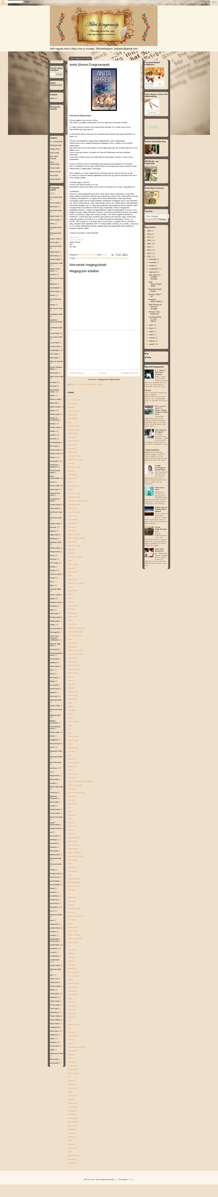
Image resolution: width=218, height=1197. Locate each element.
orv (69, 946)
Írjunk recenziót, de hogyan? (161, 431)
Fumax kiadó (72, 643)
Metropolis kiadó (74, 879)
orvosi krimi (72, 950)
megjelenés (72, 867)
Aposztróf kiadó (73, 441)
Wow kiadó (72, 1159)
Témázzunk (72, 1084)
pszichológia (72, 991)
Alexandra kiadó (73, 426)
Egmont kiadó (73, 572)
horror (70, 703)
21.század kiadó (74, 400)
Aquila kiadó (72, 445)
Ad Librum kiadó (73, 411)
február (152, 341)
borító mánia (72, 478)
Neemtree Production (75, 916)
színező (70, 1058)
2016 (149, 240)
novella (70, 924)
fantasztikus (72, 624)
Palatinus (71, 961)
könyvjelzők (72, 789)
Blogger (131, 1179)
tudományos (72, 1114)
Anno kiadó (72, 437)
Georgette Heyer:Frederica (155, 300)
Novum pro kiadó (74, 935)
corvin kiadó (72, 516)
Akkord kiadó (72, 418)
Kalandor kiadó (73, 748)
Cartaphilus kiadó (74, 497)
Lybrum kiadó (72, 841)
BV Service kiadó (74, 493)
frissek (70, 639)
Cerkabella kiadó (74, 504)
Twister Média (73, 1122)
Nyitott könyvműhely (75, 938)
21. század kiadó (56, 141)
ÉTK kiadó (71, 609)
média (70, 864)
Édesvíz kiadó (73, 564)
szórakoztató (124, 258)
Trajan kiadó (72, 1103)
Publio (70, 998)
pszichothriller (73, 995)
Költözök (148, 390)
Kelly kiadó (72, 759)
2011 (149, 256)
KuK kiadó (71, 815)
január (151, 344)
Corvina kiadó (73, 519)
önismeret (71, 957)
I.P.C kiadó (72, 710)
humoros (71, 707)
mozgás (70, 905)
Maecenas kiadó (74, 845)
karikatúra (71, 751)
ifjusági (70, 714)
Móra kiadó (72, 901)
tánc (69, 1077)
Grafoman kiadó (73, 669)
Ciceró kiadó (72, 508)
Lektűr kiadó (72, 826)
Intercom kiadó (73, 722)
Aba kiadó (71, 407)
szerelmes (114, 258)
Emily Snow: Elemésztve (159, 550)
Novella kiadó (72, 927)
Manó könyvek (55, 172)
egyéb (70, 576)
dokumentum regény (75, 557)
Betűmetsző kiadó (74, 467)
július (151, 325)
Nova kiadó (72, 920)
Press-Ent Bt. (73, 987)
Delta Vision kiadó (74, 546)
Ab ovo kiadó (72, 403)
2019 (149, 231)
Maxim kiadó (72, 860)
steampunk (72, 1032)
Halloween (71, 688)
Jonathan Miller (73, 736)
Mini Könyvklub (73, 886)
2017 (149, 237)
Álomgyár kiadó (73, 430)
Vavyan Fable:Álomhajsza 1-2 (161, 529)
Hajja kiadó (72, 684)
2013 (149, 250)
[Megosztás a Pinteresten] (126, 254)
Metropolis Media (74, 882)
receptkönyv (72, 1006)
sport (69, 1028)
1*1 (69, 396)
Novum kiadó (72, 931)
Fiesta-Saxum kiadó (75, 632)
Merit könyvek (73, 871)
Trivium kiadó (72, 1107)
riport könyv (72, 1013)
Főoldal (102, 373)
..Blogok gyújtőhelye (152, 450)
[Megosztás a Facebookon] (124, 254)
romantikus (95, 258)
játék (69, 733)
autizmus (71, 463)
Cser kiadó (71, 527)
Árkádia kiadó (73, 452)
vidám (70, 1152)
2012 (149, 253)
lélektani (71, 830)
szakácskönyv (73, 1036)
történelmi (71, 1099)
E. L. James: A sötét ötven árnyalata (160, 372)
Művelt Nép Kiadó (74, 909)
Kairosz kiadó (73, 740)
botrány (70, 490)
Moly (149, 357)
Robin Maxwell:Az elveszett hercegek (155, 306)
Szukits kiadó (73, 1069)
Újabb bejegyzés (77, 373)
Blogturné (71, 471)
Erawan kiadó (72, 591)
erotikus (70, 598)
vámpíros (71, 1144)
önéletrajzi (71, 954)
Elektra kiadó (72, 579)
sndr (116, 1179)
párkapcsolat (72, 968)
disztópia (71, 549)
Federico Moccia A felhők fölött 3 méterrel (161, 509)
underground (72, 1129)
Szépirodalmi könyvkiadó (77, 1047)
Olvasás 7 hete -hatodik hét (155, 313)
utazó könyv (72, 1133)
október (152, 266)
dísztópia (71, 553)
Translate (162, 219)
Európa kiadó (72, 613)
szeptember (153, 269)
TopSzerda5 (72, 1096)
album (70, 422)
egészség (71, 568)
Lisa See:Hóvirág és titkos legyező (155, 319)
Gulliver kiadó (73, 673)
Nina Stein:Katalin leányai (155, 290)
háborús (70, 680)
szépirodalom (105, 258)
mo (69, 894)
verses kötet (72, 1148)
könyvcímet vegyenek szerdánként (80, 781)
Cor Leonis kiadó (74, 512)
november (153, 262)
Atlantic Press (55, 149)
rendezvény (72, 1010)
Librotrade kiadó (73, 837)
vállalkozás (72, 1137)
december (153, 259)
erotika (70, 594)
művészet (71, 912)
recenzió (71, 1002)
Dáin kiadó (71, 531)
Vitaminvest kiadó (74, 1156)
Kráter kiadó (72, 804)
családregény (72, 523)
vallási (70, 1140)
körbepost (71, 800)
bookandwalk (72, 475)
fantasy (70, 621)
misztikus (71, 890)
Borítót (70, 482)
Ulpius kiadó (72, 1126)
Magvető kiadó (73, 849)
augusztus (153, 272)
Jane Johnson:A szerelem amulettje (154, 277)
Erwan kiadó (54, 153)
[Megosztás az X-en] (121, 254)
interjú (70, 725)
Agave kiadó (72, 415)
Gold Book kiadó (74, 665)
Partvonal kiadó (73, 972)
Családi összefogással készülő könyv (160, 468)
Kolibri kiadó (72, 766)
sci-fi (69, 1021)
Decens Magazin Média (76, 538)
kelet (69, 755)
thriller (70, 1092)
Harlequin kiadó (73, 692)
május (151, 331)
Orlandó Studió (73, 942)
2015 (149, 244)
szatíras (71, 1039)
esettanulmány (73, 605)
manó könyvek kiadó (75, 856)
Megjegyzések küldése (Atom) (109, 379)
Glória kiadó (72, 662)
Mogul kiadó (72, 897)
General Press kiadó (75, 650)
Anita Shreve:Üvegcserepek (155, 284)
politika (70, 980)
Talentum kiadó (73, 1073)
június (151, 328)
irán (69, 729)
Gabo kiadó (86, 258)
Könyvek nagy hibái (75, 785)
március (152, 338)
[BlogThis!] (119, 254)
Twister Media (73, 1118)
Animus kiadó (73, 433)
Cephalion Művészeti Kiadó (78, 501)
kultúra (70, 819)
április (151, 335)
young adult (72, 1163)
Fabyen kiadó (72, 617)
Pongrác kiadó (73, 983)
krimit (70, 811)
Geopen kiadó (73, 658)
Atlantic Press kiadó (75, 460)
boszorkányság (73, 486)
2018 (149, 234)
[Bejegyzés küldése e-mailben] (112, 255)
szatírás (71, 1043)
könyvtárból (72, 796)
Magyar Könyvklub (74, 853)
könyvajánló (72, 778)
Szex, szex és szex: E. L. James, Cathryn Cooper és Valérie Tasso (161, 410)
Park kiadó (71, 965)
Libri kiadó (71, 834)
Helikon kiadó (72, 695)
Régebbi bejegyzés (129, 373)
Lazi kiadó (71, 823)
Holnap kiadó (72, 699)
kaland (70, 744)
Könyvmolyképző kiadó (76, 793)
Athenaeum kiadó (74, 456)
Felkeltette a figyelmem (76, 628)
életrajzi (70, 587)
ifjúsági (70, 718)
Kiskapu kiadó (73, 763)
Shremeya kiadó (73, 1025)
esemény (71, 602)
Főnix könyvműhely (75, 635)
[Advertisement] (104, 350)
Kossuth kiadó (73, 774)
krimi (69, 808)
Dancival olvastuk (74, 534)
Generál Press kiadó (75, 654)
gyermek (71, 677)
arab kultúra (72, 448)
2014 (149, 247)
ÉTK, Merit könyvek (54, 157)
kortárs (70, 770)
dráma (78, 258)
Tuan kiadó (72, 1111)
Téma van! (71, 1081)
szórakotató (72, 1062)
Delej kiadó (72, 542)
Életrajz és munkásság (76, 583)
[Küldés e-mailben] (117, 254)
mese (70, 875)
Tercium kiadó (73, 1088)
